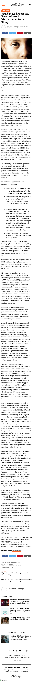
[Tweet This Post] (12, 33)
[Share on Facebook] (5, 33)
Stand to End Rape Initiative (11, 566)
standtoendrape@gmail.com (11, 544)
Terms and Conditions (12, 657)
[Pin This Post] (20, 33)
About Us (17, 655)
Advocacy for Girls (20, 561)
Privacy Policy (25, 657)
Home (10, 655)
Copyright (17, 660)
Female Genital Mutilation (11, 562)
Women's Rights (7, 567)
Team (23, 655)
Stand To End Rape (14, 28)
